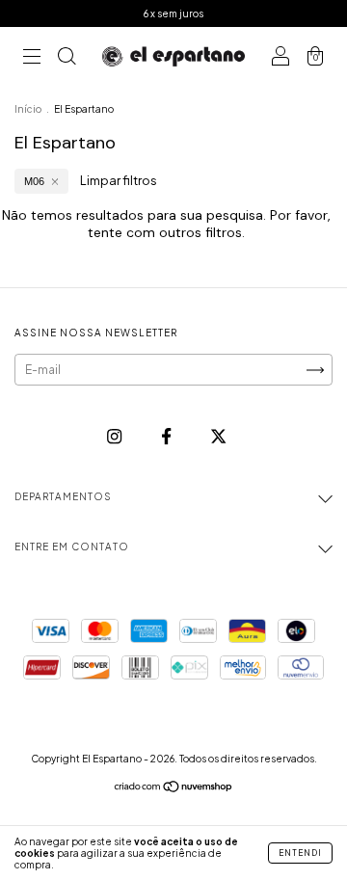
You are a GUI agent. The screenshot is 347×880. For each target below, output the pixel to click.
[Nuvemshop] (174, 789)
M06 (34, 181)
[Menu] (31, 58)
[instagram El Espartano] (115, 435)
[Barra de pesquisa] (66, 58)
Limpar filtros (118, 180)
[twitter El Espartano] (218, 435)
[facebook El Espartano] (167, 435)
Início (27, 109)
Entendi (300, 853)
